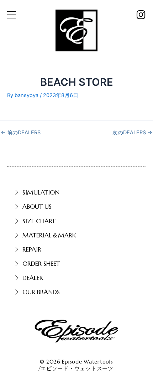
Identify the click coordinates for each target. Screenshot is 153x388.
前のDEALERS (21, 132)
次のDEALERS (132, 132)
